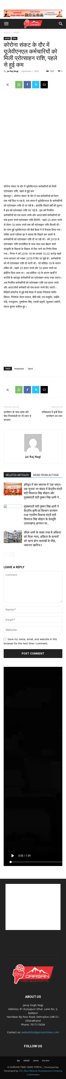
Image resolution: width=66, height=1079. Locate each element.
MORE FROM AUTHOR (46, 475)
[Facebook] (27, 84)
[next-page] (12, 554)
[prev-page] (6, 554)
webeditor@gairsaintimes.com (40, 1032)
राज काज (45, 1060)
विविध (14, 38)
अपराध (35, 1060)
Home (7, 32)
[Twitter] (35, 84)
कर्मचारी (16, 32)
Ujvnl (30, 368)
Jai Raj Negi (12, 71)
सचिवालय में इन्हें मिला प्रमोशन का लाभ (52, 414)
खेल (18, 1060)
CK (20, 1070)
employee (19, 368)
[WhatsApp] (19, 84)
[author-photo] (33, 451)
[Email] (44, 84)
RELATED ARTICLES (17, 475)
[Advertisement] (33, 157)
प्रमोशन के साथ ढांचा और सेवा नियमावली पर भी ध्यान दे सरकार (17, 416)
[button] (6, 24)
